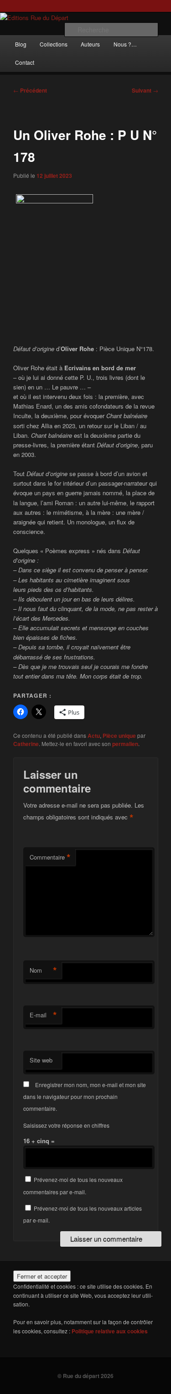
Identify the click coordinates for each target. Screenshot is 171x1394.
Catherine (26, 744)
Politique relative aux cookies (110, 1331)
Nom (43, 970)
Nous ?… (125, 44)
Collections (53, 44)
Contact (24, 62)
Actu (94, 735)
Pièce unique (119, 735)
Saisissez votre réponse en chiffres (66, 1125)
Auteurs (90, 44)
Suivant (145, 90)
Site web (41, 1060)
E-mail (43, 1015)
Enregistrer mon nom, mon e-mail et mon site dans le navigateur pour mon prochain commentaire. (84, 1097)
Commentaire (50, 857)
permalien (125, 744)
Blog (20, 44)
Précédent (30, 90)
